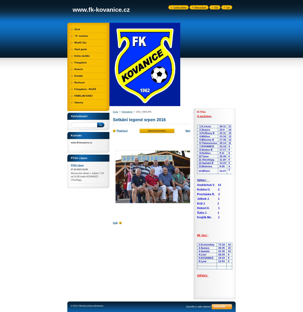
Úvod (115, 112)
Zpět (115, 223)
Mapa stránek (200, 7)
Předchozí (122, 131)
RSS (216, 7)
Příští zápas (77, 165)
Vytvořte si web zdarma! (198, 306)
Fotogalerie (127, 112)
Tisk (228, 7)
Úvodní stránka (179, 7)
